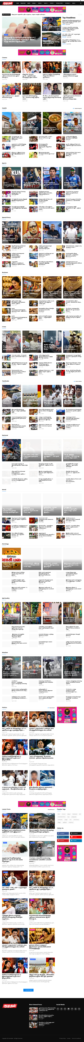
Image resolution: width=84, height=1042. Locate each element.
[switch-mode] (81, 0)
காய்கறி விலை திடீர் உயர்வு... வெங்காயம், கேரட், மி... (73, 302)
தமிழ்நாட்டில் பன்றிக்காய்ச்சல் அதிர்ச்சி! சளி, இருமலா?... (51, 26)
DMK (59, 814)
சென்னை (75, 814)
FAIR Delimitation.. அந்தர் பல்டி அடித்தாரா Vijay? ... (74, 246)
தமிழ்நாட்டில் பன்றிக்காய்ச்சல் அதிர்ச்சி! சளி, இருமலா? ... (13, 831)
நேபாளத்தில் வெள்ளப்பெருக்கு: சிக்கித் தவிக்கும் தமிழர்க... (41, 831)
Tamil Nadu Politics (61, 816)
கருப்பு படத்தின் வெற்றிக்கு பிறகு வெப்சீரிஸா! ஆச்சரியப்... (51, 76)
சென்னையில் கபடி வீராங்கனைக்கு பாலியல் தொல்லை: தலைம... (19, 372)
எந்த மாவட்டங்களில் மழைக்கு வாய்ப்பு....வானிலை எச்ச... (30, 673)
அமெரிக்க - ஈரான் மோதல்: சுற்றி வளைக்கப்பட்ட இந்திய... (50, 510)
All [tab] (73, 108)
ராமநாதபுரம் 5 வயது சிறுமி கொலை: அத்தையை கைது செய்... (73, 356)
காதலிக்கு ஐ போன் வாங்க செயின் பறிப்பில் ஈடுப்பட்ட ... (71, 347)
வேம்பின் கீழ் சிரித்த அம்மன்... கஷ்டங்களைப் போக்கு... (10, 618)
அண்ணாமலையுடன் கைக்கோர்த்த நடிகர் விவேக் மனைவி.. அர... (74, 263)
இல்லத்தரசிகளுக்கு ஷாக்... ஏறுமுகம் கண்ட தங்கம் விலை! (72, 293)
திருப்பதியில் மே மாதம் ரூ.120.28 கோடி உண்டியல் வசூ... (73, 628)
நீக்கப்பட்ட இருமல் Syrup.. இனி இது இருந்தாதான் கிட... (18, 154)
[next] (81, 14)
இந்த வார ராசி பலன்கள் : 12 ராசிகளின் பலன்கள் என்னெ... (19, 589)
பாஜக (66, 819)
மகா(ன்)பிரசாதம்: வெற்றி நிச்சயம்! (73, 635)
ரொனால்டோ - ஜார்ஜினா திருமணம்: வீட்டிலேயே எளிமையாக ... (46, 527)
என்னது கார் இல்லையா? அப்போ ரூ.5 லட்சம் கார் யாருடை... (73, 426)
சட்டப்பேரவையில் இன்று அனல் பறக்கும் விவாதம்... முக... (72, 402)
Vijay (68, 816)
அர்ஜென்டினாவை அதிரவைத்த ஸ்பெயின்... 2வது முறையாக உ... (46, 193)
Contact (68, 1038)
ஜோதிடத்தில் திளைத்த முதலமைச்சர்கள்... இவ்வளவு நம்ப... (9, 238)
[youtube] (68, 1008)
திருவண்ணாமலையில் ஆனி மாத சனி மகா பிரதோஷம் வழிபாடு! (18, 628)
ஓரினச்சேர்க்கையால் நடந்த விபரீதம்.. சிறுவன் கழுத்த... (19, 363)
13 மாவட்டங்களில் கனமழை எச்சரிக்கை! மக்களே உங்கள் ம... (11, 673)
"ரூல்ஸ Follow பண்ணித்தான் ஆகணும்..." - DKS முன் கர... (51, 455)
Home (17, 3)
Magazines (23, 3)
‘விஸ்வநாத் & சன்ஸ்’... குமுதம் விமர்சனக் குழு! (70, 75)
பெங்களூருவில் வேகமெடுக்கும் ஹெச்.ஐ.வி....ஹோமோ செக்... (45, 146)
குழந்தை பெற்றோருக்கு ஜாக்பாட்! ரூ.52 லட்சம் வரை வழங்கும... (12, 859)
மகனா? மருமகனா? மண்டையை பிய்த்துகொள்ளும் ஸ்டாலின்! (41, 729)
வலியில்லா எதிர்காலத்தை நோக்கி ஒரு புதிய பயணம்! (11, 129)
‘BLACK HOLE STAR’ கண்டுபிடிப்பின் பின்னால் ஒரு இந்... (46, 519)
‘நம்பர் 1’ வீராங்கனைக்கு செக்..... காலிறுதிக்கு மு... (11, 184)
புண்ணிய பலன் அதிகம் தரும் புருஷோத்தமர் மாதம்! (46, 627)
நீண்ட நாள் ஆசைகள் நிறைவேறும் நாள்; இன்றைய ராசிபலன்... (45, 574)
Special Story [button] (59, 3)
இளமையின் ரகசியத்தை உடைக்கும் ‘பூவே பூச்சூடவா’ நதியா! (29, 14)
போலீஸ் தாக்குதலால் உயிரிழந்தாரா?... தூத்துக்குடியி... (11, 347)
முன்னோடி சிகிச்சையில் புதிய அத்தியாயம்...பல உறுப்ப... (50, 238)
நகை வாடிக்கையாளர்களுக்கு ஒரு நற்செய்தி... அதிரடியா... (19, 310)
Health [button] (45, 3)
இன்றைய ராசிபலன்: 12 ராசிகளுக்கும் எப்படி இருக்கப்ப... (72, 565)
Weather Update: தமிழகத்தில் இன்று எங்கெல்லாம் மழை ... (20, 690)
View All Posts (51, 809)
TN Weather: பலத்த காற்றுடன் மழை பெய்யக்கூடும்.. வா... (71, 691)
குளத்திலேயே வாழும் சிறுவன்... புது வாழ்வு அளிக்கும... (72, 465)
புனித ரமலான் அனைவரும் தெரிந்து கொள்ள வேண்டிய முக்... (74, 643)
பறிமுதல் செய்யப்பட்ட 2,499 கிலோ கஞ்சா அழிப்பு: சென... (46, 372)
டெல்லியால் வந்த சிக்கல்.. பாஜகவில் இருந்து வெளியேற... (46, 263)
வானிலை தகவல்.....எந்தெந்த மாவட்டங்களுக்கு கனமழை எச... (19, 683)
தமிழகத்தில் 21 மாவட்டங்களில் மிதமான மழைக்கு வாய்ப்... (45, 691)
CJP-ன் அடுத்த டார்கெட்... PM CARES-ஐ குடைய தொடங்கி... (71, 456)
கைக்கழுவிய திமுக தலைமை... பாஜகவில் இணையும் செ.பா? (72, 255)
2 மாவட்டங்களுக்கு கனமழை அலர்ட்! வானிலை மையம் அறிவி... (74, 682)
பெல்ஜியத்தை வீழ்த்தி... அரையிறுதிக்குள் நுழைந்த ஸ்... (19, 208)
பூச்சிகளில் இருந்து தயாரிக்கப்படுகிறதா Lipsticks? (72, 138)
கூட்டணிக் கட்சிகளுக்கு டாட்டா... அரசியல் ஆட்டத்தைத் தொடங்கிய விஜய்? (71, 41)
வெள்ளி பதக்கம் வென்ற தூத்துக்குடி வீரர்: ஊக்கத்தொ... (19, 193)
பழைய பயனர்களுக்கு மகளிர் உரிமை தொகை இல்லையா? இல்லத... (45, 418)
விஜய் (59, 822)
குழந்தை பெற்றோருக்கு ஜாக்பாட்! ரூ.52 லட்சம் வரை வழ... (30, 510)
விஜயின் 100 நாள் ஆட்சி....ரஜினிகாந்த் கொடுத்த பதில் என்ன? (29, 76)
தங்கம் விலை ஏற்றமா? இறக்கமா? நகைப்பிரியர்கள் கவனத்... (11, 293)
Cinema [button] (33, 3)
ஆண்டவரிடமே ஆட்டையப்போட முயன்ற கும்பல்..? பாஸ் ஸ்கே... (52, 347)
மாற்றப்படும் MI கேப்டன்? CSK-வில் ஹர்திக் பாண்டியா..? (45, 200)
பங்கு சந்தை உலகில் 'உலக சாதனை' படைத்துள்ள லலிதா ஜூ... (46, 302)
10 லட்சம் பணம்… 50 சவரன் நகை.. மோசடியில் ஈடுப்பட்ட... (20, 356)
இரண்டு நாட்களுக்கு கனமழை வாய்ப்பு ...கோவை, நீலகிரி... (71, 673)
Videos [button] (39, 3)
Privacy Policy (62, 1038)
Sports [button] (51, 3)
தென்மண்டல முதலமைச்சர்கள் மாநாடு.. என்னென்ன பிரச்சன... (19, 426)
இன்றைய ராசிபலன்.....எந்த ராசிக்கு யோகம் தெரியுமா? (9, 564)
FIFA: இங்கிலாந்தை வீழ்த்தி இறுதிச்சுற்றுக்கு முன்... (19, 200)
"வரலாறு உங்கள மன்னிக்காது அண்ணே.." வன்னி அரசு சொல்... (73, 418)
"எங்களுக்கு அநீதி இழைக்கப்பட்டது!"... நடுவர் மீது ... (73, 208)
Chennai (63, 814)
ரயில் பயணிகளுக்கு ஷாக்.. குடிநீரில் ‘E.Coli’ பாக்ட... (31, 129)
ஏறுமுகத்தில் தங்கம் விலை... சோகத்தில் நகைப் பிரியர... (51, 293)
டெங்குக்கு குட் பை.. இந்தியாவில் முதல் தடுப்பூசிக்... (17, 138)
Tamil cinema (76, 819)
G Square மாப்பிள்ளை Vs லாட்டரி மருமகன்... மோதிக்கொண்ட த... (14, 788)
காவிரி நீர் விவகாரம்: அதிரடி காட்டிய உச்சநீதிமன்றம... (20, 479)
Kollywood (71, 822)
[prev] (79, 14)
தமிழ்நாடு (74, 816)
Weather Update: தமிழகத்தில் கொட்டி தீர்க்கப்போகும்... (46, 697)
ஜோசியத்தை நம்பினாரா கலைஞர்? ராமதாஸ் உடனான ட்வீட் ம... (19, 247)
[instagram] (64, 1008)
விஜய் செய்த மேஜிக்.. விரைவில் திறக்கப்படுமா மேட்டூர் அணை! (41, 975)
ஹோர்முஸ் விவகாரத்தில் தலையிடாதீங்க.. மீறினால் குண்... (19, 519)
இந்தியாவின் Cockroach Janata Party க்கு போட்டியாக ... (74, 534)
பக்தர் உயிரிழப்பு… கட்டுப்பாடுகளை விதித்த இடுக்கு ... (70, 619)
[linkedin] (75, 1008)
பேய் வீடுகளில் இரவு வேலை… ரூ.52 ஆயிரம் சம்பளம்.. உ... (18, 534)
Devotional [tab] (51, 707)
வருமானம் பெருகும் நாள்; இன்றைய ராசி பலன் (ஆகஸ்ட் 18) (46, 581)
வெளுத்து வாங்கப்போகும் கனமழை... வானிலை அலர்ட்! (73, 698)
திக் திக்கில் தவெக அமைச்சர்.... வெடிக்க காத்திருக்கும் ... (41, 788)
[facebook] (57, 1008)
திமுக (69, 814)
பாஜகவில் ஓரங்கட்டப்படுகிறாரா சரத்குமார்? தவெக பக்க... (18, 263)
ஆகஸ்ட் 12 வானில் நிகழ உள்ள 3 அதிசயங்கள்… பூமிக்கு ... (73, 527)
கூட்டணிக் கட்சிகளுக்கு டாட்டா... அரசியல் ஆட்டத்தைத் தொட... (14, 729)
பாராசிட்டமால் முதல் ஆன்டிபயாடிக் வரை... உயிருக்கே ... (71, 129)
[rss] (79, 1008)
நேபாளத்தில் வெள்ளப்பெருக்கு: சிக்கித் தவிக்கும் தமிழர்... (51, 42)
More (73, 3)
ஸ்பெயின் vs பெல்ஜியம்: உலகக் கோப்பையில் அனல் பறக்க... (46, 208)
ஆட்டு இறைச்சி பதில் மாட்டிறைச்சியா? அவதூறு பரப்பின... (31, 347)
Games (28, 3)
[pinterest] (72, 1008)
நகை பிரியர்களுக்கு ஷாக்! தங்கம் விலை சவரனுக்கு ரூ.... (46, 411)
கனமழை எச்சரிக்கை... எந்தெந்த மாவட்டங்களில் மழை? (46, 682)
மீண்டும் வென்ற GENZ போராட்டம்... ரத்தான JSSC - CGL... (73, 473)
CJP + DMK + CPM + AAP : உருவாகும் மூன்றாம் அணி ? (30, 456)
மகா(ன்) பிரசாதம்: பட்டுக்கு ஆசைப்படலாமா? (46, 635)
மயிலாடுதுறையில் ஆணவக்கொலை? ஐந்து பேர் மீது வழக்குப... (46, 356)
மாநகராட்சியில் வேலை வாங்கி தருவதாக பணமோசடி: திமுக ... (45, 364)
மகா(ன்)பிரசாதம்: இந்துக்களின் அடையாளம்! (19, 642)
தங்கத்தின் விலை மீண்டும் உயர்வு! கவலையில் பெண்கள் (46, 310)
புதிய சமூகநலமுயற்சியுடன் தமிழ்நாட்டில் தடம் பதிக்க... (73, 317)
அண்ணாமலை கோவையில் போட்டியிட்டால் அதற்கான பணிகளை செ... (47, 1009)
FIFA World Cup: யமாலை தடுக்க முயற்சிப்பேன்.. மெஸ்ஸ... (72, 193)
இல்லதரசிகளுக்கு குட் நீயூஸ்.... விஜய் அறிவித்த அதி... (19, 411)
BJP (80, 814)
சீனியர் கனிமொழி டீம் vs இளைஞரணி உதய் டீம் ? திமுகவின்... (11, 758)
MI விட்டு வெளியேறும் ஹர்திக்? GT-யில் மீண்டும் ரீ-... (31, 184)
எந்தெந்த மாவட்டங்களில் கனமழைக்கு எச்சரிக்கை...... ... (19, 698)
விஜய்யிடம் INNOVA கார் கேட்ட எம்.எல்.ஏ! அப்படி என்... (45, 426)
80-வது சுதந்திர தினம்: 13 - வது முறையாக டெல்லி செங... (46, 480)
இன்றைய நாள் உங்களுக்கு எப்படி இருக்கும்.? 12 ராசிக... (73, 580)
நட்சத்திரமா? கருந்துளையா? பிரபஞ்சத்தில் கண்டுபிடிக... (20, 526)
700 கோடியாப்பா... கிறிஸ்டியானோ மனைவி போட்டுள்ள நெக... (73, 519)
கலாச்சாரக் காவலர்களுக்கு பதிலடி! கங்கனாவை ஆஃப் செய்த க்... (11, 76)
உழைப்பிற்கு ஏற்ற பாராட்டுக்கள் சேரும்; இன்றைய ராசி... (72, 574)
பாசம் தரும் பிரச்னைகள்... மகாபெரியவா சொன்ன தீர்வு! (31, 238)
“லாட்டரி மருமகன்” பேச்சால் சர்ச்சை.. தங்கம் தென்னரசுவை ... (41, 758)
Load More (27, 990)
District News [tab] (79, 381)
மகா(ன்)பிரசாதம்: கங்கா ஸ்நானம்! (45, 642)
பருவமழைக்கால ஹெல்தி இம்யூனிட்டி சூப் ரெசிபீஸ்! (51, 129)
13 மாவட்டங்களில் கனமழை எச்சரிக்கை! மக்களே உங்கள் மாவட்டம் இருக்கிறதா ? (70, 28)
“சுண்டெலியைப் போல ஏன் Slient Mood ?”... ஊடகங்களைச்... (73, 480)
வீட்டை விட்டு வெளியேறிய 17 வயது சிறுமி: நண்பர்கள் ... (74, 371)
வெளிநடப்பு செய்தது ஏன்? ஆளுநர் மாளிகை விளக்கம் (46, 1024)
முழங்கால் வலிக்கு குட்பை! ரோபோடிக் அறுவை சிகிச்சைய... (46, 255)
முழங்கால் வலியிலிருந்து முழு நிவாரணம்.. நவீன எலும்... (19, 145)
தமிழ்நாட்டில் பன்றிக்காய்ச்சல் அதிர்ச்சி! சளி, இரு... (10, 456)
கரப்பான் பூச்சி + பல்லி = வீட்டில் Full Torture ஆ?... (45, 137)
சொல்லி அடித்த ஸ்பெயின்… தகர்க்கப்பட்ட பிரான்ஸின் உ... (74, 200)
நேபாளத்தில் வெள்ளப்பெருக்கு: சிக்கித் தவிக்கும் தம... (11, 510)
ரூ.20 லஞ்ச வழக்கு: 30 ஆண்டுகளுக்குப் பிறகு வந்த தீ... (20, 465)
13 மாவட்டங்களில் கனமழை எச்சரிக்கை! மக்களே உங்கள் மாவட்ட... (40, 859)
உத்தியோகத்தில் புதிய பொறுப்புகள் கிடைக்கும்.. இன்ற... (19, 581)
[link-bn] (42, 10)
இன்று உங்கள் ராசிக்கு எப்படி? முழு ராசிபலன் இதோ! (18, 574)
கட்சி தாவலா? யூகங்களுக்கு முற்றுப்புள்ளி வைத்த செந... (71, 238)
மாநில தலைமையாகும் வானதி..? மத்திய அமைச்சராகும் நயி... (45, 247)
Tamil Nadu (60, 819)
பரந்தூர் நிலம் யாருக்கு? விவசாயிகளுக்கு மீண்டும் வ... (9, 401)
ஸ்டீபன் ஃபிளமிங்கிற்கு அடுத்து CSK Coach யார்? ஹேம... (52, 183)
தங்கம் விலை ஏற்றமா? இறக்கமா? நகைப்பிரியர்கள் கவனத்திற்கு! (40, 946)
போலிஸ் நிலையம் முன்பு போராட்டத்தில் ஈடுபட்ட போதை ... (46, 1017)
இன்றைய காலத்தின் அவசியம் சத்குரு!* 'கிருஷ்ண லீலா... (18, 636)
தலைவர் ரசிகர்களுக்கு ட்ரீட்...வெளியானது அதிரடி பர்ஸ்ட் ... (30, 97)
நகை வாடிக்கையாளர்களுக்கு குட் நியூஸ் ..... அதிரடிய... (19, 317)
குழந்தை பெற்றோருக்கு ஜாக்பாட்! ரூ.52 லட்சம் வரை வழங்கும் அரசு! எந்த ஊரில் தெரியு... (71, 22)
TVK (70, 819)
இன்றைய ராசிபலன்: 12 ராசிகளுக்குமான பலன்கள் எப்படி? (46, 589)
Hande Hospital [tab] (78, 108)
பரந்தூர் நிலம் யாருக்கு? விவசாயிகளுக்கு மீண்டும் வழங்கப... (12, 917)
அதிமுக (65, 822)
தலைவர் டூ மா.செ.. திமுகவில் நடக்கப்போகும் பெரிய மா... (51, 618)
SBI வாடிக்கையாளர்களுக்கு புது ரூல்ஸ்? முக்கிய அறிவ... (73, 410)
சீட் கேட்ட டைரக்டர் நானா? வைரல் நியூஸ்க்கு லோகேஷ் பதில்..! (52, 97)
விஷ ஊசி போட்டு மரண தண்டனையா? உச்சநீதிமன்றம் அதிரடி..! (18, 473)
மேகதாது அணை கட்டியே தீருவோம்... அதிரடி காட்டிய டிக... (46, 465)
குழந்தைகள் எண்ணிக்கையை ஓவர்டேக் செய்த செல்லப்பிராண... (46, 534)
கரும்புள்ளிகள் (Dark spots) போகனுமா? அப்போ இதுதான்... (73, 154)
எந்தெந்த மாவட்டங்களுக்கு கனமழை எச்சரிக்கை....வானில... (52, 673)
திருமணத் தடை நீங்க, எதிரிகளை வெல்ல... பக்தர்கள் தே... (31, 619)
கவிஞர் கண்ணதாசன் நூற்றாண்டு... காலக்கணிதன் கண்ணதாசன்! (18, 255)
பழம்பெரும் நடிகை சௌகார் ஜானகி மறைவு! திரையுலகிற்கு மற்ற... (72, 97)
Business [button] (67, 3)
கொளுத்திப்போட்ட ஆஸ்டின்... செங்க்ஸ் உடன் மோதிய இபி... (51, 402)
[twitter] (61, 1008)
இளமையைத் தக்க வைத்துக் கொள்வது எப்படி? (46, 153)
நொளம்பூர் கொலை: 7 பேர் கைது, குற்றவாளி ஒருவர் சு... (73, 364)
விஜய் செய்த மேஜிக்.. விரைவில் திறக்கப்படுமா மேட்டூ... (31, 402)
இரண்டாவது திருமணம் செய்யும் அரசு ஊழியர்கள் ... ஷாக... (46, 473)
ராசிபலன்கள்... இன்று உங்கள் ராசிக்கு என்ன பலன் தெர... (31, 565)
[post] (21, 32)
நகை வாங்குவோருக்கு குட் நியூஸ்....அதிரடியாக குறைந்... (31, 293)
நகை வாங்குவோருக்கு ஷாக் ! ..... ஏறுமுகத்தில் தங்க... (45, 317)
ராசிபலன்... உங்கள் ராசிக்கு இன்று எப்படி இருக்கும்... (51, 565)
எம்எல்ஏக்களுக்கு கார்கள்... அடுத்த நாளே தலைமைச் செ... (19, 418)
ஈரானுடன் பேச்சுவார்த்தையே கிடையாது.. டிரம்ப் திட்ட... (70, 510)
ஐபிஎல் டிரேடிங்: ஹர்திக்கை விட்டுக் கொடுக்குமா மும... (71, 184)
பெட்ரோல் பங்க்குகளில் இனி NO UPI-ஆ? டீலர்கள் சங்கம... (73, 310)
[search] (81, 3)
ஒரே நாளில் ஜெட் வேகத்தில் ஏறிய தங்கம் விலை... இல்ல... (18, 302)
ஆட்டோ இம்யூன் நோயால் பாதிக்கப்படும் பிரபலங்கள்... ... (74, 145)
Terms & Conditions (76, 1038)
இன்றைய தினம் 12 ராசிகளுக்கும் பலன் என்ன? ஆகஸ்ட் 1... (73, 589)
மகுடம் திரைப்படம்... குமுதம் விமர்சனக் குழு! (10, 96)
